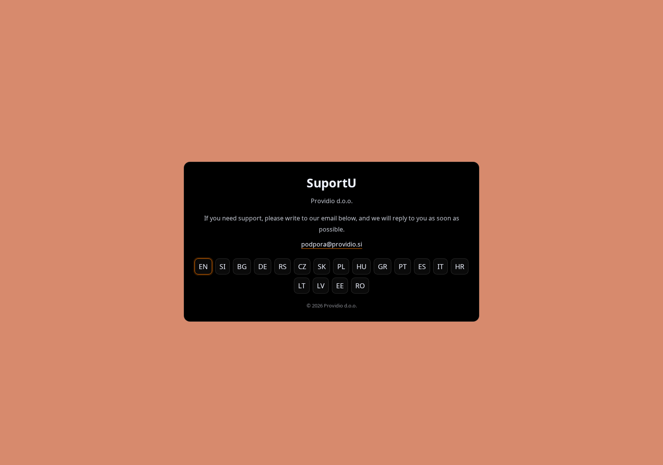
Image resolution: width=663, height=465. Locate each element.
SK (322, 266)
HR (459, 266)
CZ (302, 266)
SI (222, 266)
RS (283, 266)
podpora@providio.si (331, 244)
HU (361, 266)
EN (203, 266)
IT (440, 266)
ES (422, 266)
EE (340, 285)
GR (382, 266)
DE (262, 266)
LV (321, 285)
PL (341, 266)
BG (242, 266)
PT (403, 266)
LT (301, 285)
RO (360, 285)
